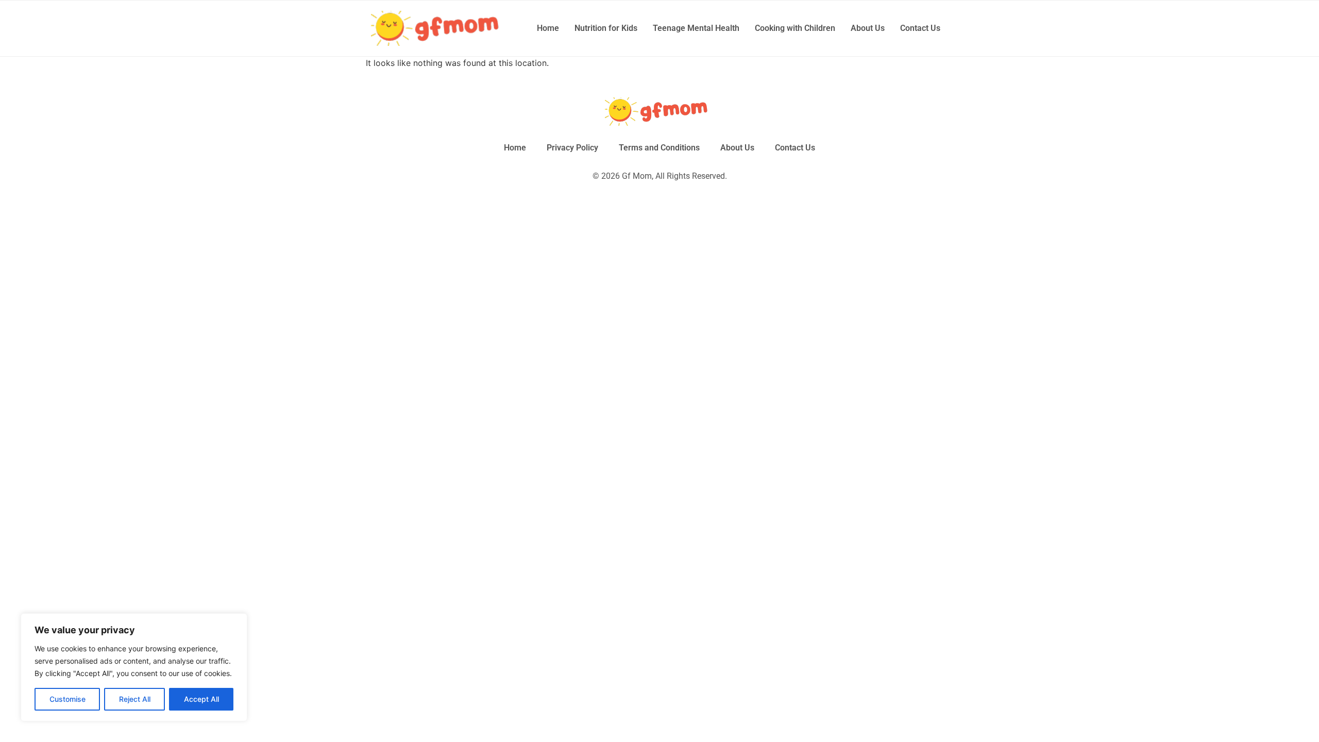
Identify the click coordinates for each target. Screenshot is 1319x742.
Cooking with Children (795, 28)
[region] (134, 667)
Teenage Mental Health (696, 28)
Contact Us (920, 28)
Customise (67, 699)
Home (548, 28)
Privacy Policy (572, 148)
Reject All (134, 699)
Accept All (201, 699)
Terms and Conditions (659, 148)
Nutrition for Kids (605, 28)
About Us (868, 28)
